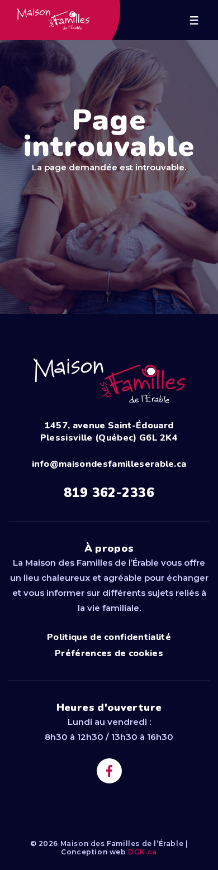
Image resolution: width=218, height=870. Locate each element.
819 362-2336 (109, 492)
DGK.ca (142, 852)
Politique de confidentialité (109, 637)
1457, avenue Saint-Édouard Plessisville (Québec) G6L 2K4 (109, 431)
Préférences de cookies (109, 653)
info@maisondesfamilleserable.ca (109, 464)
